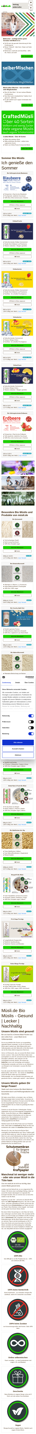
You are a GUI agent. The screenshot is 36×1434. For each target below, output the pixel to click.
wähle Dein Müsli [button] (27, 148)
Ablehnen (18, 755)
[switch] (31, 721)
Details (18, 208)
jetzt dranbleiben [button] (27, 56)
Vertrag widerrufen (17, 6)
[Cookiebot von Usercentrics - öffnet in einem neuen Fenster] (25, 677)
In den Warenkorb (17, 201)
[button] (31, 2)
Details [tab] (17, 682)
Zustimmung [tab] (6, 682)
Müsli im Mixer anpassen (18, 205)
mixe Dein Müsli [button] (27, 105)
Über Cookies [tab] (29, 682)
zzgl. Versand (22, 215)
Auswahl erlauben (18, 749)
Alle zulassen (18, 742)
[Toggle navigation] (31, 8)
